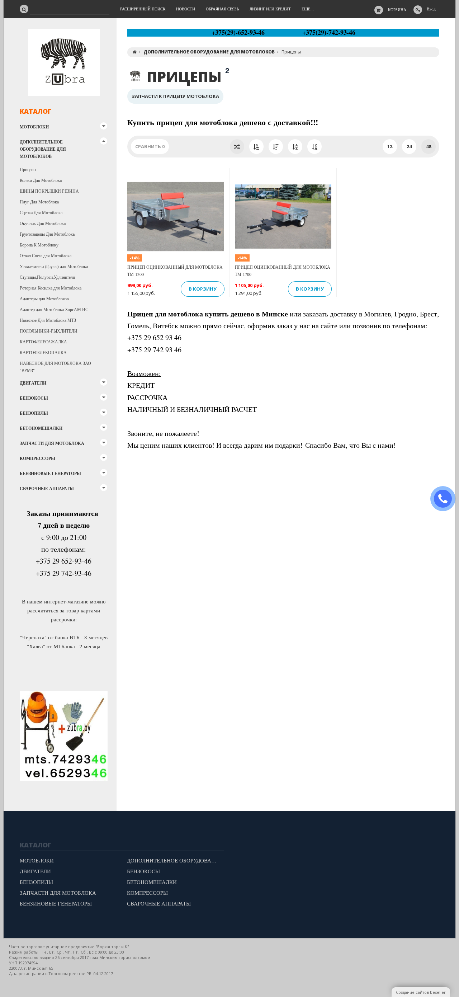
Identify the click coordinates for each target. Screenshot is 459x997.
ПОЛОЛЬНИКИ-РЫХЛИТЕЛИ (48, 331)
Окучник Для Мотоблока (43, 223)
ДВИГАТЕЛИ (33, 383)
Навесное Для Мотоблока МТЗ (48, 320)
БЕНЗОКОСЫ (34, 398)
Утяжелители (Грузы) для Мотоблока (54, 266)
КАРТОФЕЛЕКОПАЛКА (43, 352)
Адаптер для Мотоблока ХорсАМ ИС (54, 309)
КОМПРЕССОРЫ (37, 458)
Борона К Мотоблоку (39, 245)
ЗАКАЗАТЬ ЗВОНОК (445, 499)
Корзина (397, 9)
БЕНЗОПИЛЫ (34, 413)
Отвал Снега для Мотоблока (45, 255)
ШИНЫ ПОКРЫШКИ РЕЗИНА (49, 191)
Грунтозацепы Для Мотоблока (47, 234)
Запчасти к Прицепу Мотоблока (175, 96)
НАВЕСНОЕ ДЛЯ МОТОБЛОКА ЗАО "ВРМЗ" (55, 366)
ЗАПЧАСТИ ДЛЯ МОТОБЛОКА (52, 443)
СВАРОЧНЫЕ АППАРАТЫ (47, 488)
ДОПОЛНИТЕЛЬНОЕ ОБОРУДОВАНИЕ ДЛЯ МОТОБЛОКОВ (43, 149)
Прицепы (28, 169)
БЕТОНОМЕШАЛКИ (41, 428)
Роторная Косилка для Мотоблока (50, 288)
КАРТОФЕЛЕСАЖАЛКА (43, 341)
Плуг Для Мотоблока (39, 201)
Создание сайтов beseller (421, 992)
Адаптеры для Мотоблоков (44, 298)
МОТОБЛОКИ (34, 127)
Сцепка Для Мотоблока (41, 212)
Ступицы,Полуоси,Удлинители (47, 277)
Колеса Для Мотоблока (41, 180)
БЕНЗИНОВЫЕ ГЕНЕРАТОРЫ (50, 473)
